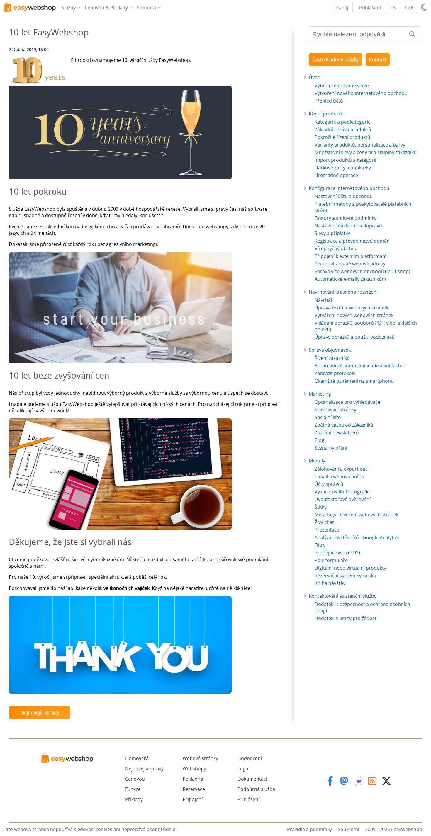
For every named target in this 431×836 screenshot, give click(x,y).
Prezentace (327, 530)
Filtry (320, 545)
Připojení (193, 799)
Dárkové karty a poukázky (343, 167)
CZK (409, 7)
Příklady (134, 799)
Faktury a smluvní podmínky (345, 218)
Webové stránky (200, 758)
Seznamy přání (331, 448)
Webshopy (194, 768)
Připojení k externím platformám (351, 256)
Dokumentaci (252, 779)
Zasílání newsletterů (337, 432)
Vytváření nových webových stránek (354, 315)
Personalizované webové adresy (350, 263)
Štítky (321, 507)
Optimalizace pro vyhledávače (347, 402)
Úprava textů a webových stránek (351, 307)
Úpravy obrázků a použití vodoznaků (355, 337)
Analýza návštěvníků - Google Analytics (357, 537)
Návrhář (324, 300)
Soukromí (348, 829)
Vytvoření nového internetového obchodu (361, 93)
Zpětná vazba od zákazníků (344, 425)
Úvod (314, 77)
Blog (319, 440)
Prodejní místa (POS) (337, 552)
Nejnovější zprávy (40, 712)
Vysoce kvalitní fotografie (342, 491)
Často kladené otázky (335, 59)
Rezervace (194, 789)
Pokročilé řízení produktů (342, 137)
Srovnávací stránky (335, 409)
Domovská (137, 758)
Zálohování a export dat (341, 469)
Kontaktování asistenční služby (342, 596)
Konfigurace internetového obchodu (349, 188)
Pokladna (193, 779)
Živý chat (324, 522)
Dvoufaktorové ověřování (343, 499)
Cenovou (135, 779)
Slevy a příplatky (332, 233)
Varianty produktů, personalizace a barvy (360, 145)
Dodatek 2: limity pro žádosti (346, 618)
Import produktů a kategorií (345, 160)
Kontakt (377, 59)
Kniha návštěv (330, 583)
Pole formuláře (331, 560)
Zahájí (342, 7)
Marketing (320, 394)
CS (393, 7)
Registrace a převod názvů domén (352, 241)
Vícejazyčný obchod (336, 248)
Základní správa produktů (343, 129)
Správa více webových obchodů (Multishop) (362, 271)
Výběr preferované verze (342, 85)
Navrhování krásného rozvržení (343, 292)
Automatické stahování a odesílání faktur (360, 365)
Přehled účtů (329, 101)
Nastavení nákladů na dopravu (348, 225)
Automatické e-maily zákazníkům (350, 279)
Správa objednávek (330, 350)
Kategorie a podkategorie (343, 122)
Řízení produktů (326, 113)
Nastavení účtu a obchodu (344, 196)
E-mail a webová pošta (339, 476)
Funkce (133, 789)
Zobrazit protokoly (335, 373)
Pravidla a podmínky (309, 829)
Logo (242, 768)
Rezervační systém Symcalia (345, 575)
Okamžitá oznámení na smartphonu (354, 381)
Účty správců (329, 484)
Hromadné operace (336, 175)
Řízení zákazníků (332, 358)
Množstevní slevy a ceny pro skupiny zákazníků (366, 152)
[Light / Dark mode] (424, 7)
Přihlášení (370, 7)
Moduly (317, 460)
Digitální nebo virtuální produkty (350, 568)
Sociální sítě (328, 417)
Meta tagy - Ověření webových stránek (356, 514)
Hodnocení (249, 758)
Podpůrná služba (256, 789)
